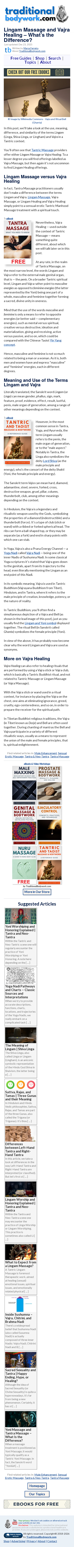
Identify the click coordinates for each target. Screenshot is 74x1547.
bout (45, 62)
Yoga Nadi (10, 553)
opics (30, 62)
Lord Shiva (50, 461)
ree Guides (21, 58)
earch (55, 58)
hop (40, 58)
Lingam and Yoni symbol (40, 623)
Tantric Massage (42, 150)
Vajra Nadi (33, 553)
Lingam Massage (39, 197)
